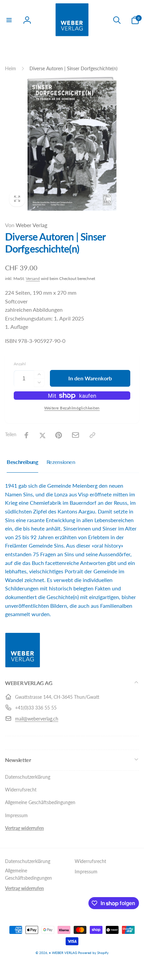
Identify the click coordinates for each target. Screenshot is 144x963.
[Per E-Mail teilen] (75, 435)
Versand (33, 278)
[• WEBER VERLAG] (22, 665)
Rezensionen (61, 462)
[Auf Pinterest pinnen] (58, 435)
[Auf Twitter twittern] (42, 435)
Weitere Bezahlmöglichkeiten (72, 407)
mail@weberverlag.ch (36, 718)
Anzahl (20, 364)
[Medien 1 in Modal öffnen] (72, 144)
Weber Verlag (26, 225)
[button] (9, 20)
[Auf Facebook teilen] (26, 435)
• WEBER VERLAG (63, 953)
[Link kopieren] (92, 435)
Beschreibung (22, 462)
